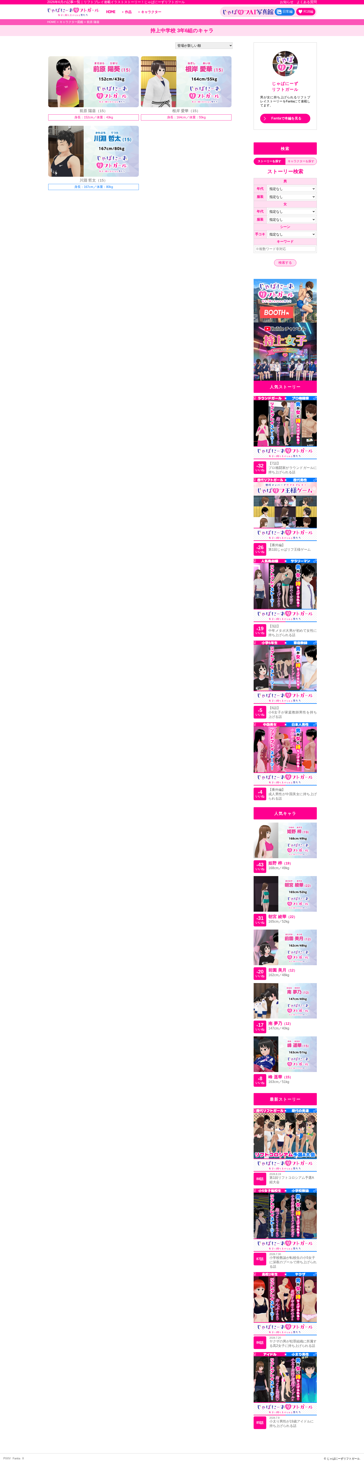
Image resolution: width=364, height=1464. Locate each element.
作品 (128, 11)
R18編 (308, 11)
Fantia (16, 1458)
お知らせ (286, 2)
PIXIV (7, 1458)
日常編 (287, 11)
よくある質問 (307, 2)
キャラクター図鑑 (71, 22)
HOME (110, 11)
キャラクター (151, 11)
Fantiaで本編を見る (286, 118)
